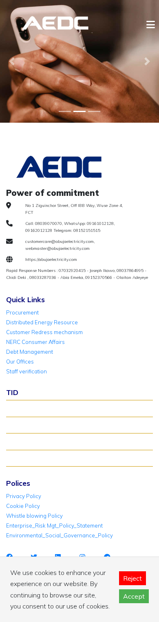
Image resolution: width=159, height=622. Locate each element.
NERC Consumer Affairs (35, 342)
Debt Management (29, 351)
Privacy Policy (23, 496)
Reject (132, 578)
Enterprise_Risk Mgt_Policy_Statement (54, 525)
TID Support (25, 458)
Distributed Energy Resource (42, 322)
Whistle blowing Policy (34, 515)
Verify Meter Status (33, 425)
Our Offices (20, 361)
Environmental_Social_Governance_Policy (59, 535)
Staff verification (26, 371)
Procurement (22, 312)
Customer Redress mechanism (44, 332)
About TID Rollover (33, 408)
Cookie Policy (23, 506)
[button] (12, 61)
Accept (134, 596)
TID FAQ (20, 441)
